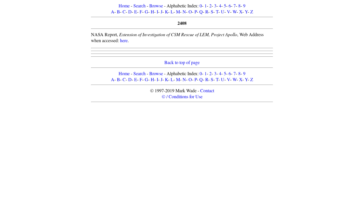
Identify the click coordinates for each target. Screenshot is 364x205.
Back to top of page (182, 62)
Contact (207, 90)
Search (139, 6)
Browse (156, 6)
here (124, 40)
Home (124, 6)
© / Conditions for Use (182, 96)
